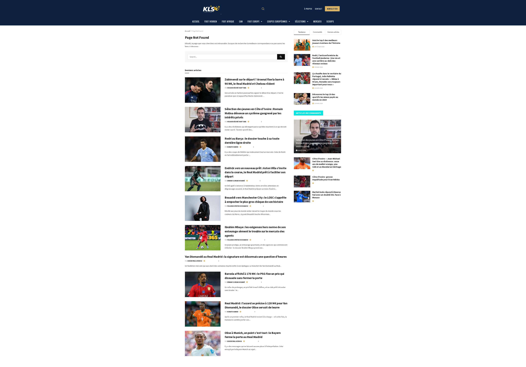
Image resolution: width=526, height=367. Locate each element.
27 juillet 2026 (210, 261)
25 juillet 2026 (246, 312)
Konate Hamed (232, 147)
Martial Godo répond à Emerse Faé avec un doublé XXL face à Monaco (326, 195)
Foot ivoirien (210, 21)
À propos (308, 8)
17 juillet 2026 (319, 170)
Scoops (330, 21)
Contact (318, 8)
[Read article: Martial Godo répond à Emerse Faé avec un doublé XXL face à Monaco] (302, 197)
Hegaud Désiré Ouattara (236, 88)
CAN (241, 21)
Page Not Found (197, 31)
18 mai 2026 (317, 183)
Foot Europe (253, 21)
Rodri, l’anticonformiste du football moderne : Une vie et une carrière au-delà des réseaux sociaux (326, 59)
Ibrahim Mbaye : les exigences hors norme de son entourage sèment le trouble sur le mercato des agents (255, 231)
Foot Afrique (228, 21)
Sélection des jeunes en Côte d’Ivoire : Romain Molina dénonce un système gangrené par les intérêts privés (254, 113)
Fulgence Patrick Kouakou (237, 206)
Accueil (195, 21)
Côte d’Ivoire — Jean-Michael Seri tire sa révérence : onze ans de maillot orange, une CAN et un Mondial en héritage (326, 162)
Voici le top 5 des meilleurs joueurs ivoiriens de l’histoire (326, 41)
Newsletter (332, 8)
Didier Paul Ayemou (195, 261)
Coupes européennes (277, 21)
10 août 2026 (253, 88)
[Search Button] (281, 57)
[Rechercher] (263, 8)
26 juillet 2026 (256, 240)
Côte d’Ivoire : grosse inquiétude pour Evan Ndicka (326, 178)
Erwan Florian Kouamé (236, 181)
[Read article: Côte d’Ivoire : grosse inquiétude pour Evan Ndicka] (302, 181)
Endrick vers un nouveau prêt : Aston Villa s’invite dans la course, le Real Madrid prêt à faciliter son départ (255, 172)
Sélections (300, 21)
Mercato (317, 21)
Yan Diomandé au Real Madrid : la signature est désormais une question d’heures (236, 256)
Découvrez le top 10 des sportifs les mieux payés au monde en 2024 (325, 97)
